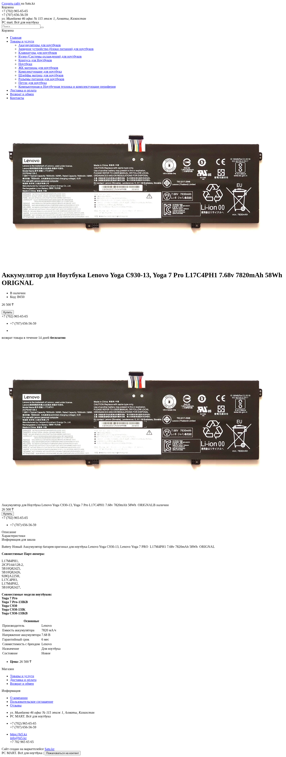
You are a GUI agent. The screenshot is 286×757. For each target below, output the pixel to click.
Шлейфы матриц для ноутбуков (40, 75)
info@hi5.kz (18, 738)
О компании (19, 698)
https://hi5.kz (18, 734)
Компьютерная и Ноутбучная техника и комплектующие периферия (67, 86)
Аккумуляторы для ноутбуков (39, 45)
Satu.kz (49, 749)
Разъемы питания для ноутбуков (41, 79)
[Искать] (42, 27)
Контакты (17, 98)
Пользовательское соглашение (31, 701)
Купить (7, 312)
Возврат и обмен (22, 94)
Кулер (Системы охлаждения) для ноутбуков (50, 56)
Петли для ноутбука (32, 83)
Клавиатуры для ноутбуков (37, 52)
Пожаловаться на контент (62, 753)
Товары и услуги (22, 41)
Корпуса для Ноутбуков (35, 60)
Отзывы (16, 705)
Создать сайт (11, 3)
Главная (15, 37)
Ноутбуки (25, 64)
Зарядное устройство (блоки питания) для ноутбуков (56, 49)
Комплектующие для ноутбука (40, 71)
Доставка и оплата (23, 90)
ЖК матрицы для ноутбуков (38, 68)
